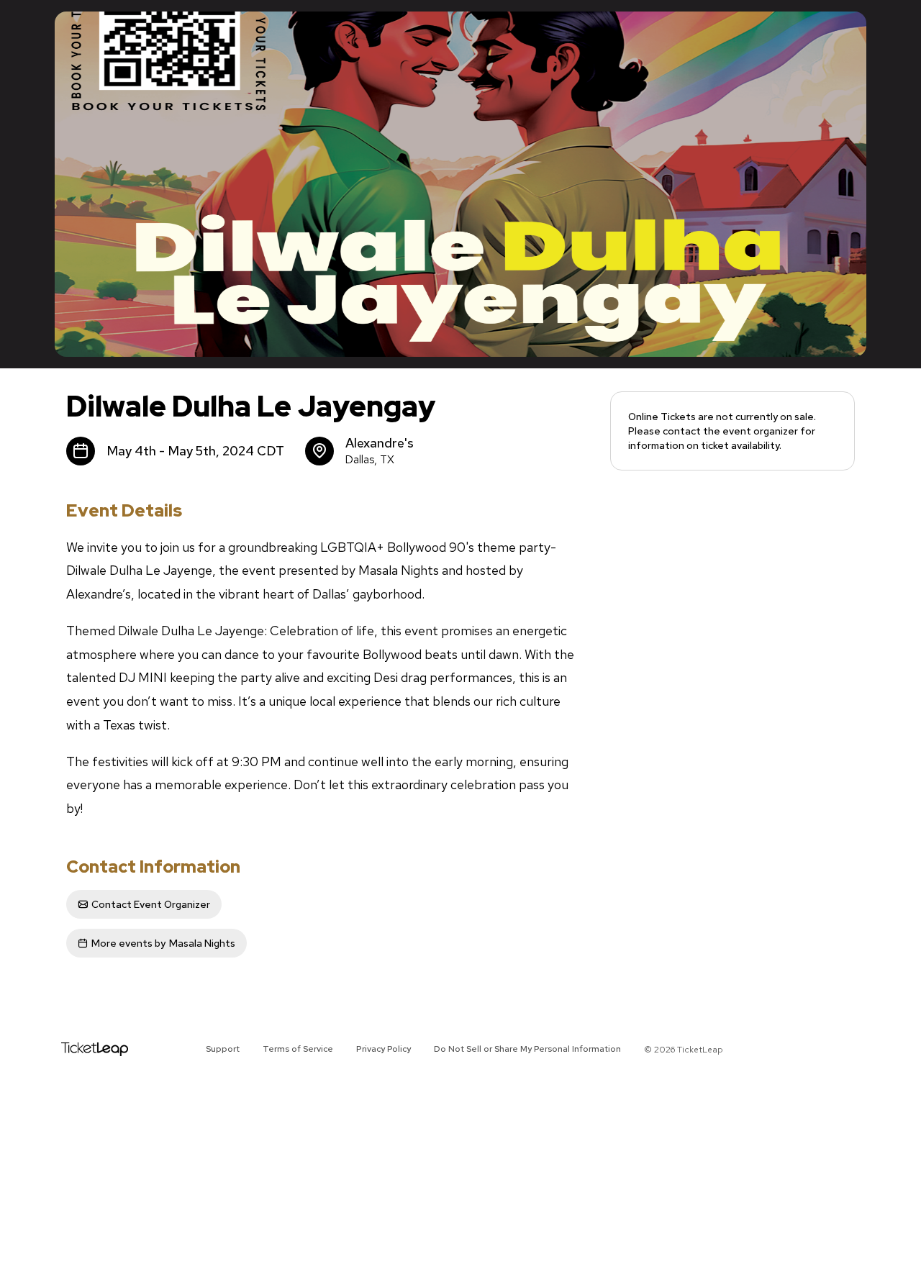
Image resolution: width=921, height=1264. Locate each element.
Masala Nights (163, 943)
